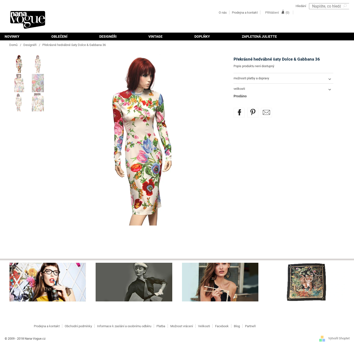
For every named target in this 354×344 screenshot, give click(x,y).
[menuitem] (20, 36)
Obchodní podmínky (78, 326)
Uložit (256, 110)
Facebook (222, 326)
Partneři (250, 326)
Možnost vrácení (181, 326)
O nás (223, 12)
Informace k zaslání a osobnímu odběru (124, 326)
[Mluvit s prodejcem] (266, 113)
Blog (237, 326)
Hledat (345, 12)
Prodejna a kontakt (245, 12)
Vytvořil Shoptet (339, 338)
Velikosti (204, 326)
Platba (160, 326)
